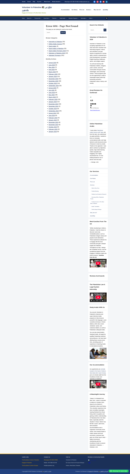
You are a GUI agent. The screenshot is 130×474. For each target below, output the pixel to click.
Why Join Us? (97, 9)
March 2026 (52, 72)
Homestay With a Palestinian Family (97, 198)
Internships (83, 18)
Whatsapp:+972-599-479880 (51, 459)
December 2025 (53, 78)
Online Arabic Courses (55, 44)
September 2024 (54, 111)
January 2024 (53, 120)
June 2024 (52, 115)
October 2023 (53, 127)
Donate (29, 1)
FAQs (34, 1)
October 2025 (53, 83)
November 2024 (53, 106)
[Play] (91, 300)
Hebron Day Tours (95, 188)
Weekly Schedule (56, 1)
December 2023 (53, 122)
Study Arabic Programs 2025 (57, 51)
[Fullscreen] (105, 300)
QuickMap (105, 9)
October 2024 (53, 108)
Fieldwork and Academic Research (99, 194)
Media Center (47, 1)
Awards (23, 1)
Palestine (54, 18)
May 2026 (52, 67)
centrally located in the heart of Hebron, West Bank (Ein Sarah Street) (98, 371)
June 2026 (52, 65)
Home (23, 18)
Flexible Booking (95, 191)
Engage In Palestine (27, 462)
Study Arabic (62, 18)
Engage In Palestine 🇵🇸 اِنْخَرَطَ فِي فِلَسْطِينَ (98, 471)
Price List (81, 9)
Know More (46, 18)
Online (90, 18)
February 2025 (53, 99)
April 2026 (52, 69)
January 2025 (53, 101)
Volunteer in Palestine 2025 (57, 53)
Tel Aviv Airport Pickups (96, 209)
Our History (74, 9)
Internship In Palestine (55, 41)
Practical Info (37, 18)
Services (88, 9)
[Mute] (102, 300)
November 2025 (53, 81)
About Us (29, 18)
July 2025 (51, 90)
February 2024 (53, 117)
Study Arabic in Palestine (56, 48)
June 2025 (52, 92)
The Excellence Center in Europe (30, 465)
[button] (119, 471)
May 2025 (52, 95)
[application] (98, 297)
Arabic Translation (95, 206)
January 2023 (53, 131)
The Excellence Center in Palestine (30, 459)
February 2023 (53, 129)
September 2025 (54, 85)
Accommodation (65, 9)
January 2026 (53, 76)
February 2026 (53, 74)
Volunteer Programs (73, 18)
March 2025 (52, 97)
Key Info (39, 1)
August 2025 (52, 88)
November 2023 (53, 124)
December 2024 (53, 104)
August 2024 (52, 113)
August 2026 (52, 62)
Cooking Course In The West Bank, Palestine (97, 202)
